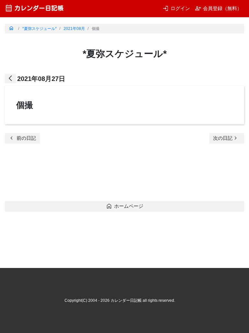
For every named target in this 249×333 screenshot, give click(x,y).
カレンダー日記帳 (34, 8)
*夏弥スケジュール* (39, 28)
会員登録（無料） (218, 8)
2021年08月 (74, 28)
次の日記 (226, 138)
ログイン (176, 8)
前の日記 (22, 138)
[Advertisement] (123, 174)
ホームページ (124, 206)
